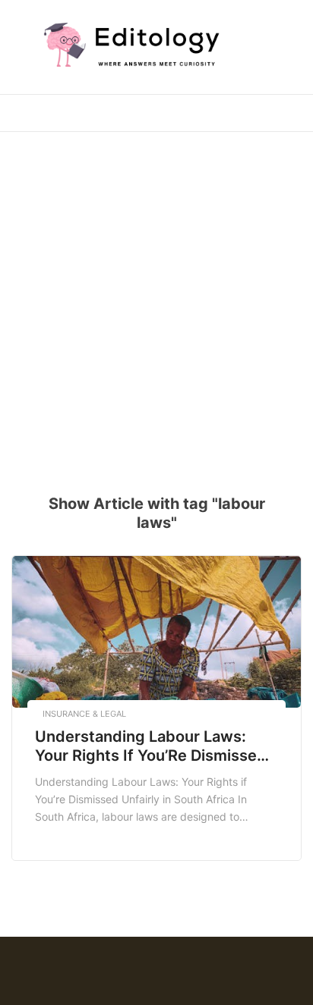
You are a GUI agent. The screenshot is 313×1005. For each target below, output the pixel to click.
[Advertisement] (156, 303)
